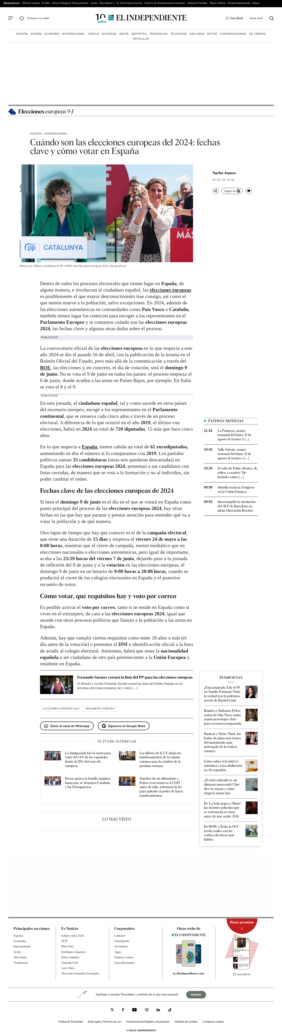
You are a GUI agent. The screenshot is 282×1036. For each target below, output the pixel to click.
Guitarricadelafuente (238, 3)
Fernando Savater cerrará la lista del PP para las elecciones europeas (135, 677)
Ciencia (93, 33)
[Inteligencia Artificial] (189, 965)
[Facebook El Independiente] (123, 1010)
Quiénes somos (123, 957)
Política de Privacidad (70, 1021)
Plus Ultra (67, 946)
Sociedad (109, 33)
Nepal (255, 3)
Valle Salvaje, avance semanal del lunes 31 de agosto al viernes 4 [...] (234, 454)
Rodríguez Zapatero (73, 951)
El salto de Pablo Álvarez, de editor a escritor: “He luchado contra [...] (237, 472)
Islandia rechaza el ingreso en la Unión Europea (236, 489)
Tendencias (158, 33)
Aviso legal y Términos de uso (104, 1021)
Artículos (141, 38)
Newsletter (121, 946)
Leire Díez (67, 968)
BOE (45, 367)
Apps (117, 951)
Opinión (22, 33)
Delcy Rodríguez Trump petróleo (70, 3)
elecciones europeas (170, 290)
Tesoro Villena (217, 3)
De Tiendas (257, 33)
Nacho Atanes (224, 173)
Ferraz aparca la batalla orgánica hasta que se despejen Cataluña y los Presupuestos (87, 782)
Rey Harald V (106, 3)
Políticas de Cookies (186, 1021)
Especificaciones (124, 962)
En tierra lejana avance (129, 3)
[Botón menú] (10, 18)
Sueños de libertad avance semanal (165, 3)
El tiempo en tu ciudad (38, 18)
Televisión (178, 33)
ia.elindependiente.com (188, 973)
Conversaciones (233, 33)
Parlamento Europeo (100, 708)
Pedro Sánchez (70, 957)
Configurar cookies (213, 1021)
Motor (212, 33)
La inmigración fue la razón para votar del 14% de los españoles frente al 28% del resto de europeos (88, 759)
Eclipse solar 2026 (72, 935)
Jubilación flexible (197, 3)
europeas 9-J (45, 111)
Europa (36, 133)
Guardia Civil (69, 962)
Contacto (119, 935)
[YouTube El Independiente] (134, 1010)
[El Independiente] (141, 18)
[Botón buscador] (271, 18)
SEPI (64, 941)
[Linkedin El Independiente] (158, 1010)
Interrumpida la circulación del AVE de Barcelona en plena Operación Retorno (237, 506)
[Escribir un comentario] (249, 191)
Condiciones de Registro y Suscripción (148, 1021)
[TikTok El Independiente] (170, 1010)
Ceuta (93, 3)
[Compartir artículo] (215, 191)
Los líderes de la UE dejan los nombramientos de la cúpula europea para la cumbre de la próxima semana (160, 759)
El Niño (46, 3)
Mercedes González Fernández (80, 973)
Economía (51, 33)
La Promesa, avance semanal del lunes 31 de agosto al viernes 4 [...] (234, 435)
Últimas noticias (31, 3)
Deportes (139, 33)
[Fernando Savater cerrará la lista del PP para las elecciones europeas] (56, 684)
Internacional (73, 33)
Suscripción (121, 941)
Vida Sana (197, 33)
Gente (124, 33)
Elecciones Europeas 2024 (61, 708)
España (36, 33)
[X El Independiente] (112, 1010)
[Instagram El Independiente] (146, 1010)
